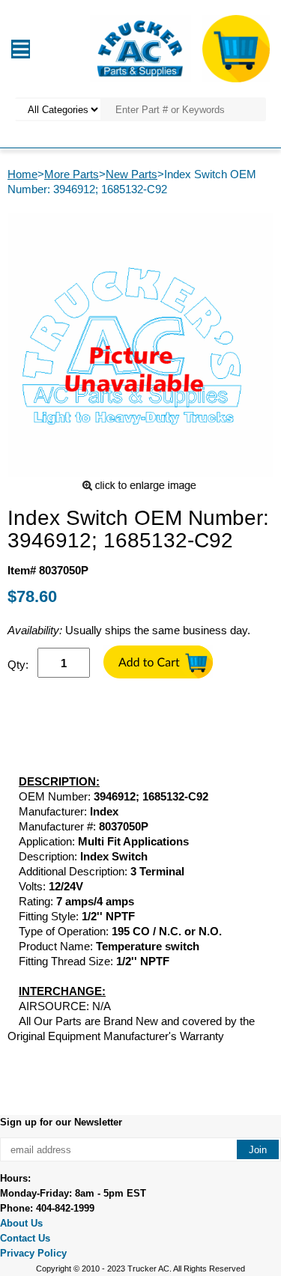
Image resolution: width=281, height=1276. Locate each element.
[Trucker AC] (140, 47)
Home (22, 174)
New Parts (131, 174)
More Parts (71, 174)
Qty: (17, 664)
